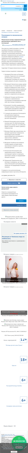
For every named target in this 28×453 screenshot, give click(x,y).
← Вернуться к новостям (14, 179)
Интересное (9, 30)
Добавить (21, 201)
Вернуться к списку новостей (11, 210)
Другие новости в (12, 183)
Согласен (14, 451)
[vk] (19, 183)
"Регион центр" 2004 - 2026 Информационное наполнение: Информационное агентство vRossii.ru (12, 435)
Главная (3, 30)
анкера (21, 56)
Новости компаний (18, 30)
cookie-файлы (15, 444)
